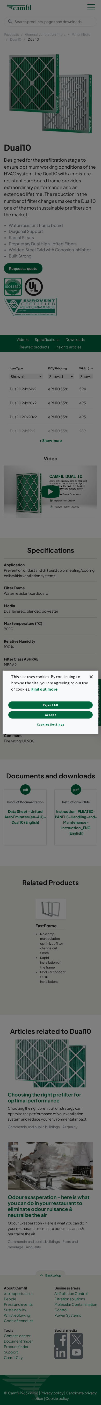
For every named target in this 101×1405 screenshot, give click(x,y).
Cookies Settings (50, 724)
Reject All (50, 705)
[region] (51, 702)
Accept (50, 715)
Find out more (44, 689)
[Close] (91, 677)
